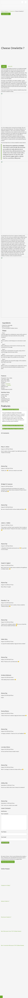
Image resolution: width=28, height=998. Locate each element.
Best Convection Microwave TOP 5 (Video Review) (12, 945)
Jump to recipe (5, 13)
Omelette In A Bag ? (5, 885)
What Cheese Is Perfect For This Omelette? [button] (12, 425)
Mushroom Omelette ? (6, 917)
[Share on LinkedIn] (6, 373)
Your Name (3, 831)
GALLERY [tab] (10, 66)
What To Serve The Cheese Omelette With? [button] (12, 428)
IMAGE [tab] (4, 66)
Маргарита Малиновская (8, 861)
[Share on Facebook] (1, 373)
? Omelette (11, 11)
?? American (7, 383)
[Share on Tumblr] (7, 373)
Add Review (4, 811)
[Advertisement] (14, 30)
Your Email (3, 837)
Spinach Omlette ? (5, 901)
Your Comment (4, 813)
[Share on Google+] (4, 373)
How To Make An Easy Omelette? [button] (10, 409)
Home (2, 11)
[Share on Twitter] (3, 373)
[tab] (14, 409)
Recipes (6, 11)
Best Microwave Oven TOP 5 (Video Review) (11, 931)
